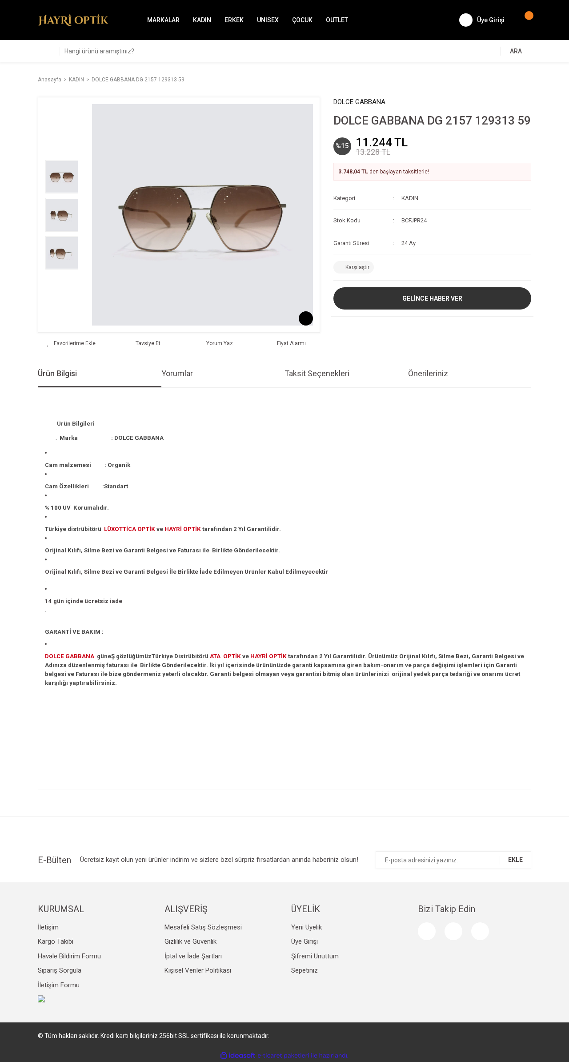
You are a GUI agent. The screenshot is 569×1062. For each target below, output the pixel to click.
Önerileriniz (428, 373)
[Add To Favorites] (71, 343)
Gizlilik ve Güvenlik (190, 941)
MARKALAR (163, 20)
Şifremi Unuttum (315, 956)
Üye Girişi (304, 941)
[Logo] (73, 19)
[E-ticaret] (283, 1056)
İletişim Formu (59, 985)
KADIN (409, 198)
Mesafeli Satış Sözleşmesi (203, 927)
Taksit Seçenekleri (316, 373)
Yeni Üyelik (306, 927)
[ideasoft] (238, 1056)
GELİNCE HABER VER (432, 298)
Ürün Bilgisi (57, 373)
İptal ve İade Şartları (193, 956)
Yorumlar (177, 373)
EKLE (515, 859)
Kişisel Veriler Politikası (197, 970)
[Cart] (524, 20)
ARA (516, 51)
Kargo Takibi (55, 941)
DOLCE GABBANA (359, 102)
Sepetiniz (304, 970)
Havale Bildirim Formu (69, 956)
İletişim (48, 927)
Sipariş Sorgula (59, 970)
